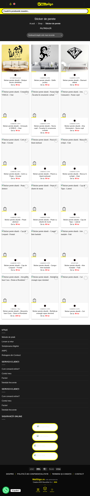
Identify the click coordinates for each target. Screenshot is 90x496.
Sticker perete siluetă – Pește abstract (15, 221)
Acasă (32, 24)
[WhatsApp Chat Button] (5, 490)
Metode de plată (8, 337)
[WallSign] (45, 4)
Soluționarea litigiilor (10, 346)
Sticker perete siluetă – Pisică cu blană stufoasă (45, 175)
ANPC (4, 351)
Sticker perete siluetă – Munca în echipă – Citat (74, 175)
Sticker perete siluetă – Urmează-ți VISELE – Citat (15, 127)
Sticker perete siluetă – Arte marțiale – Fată (74, 266)
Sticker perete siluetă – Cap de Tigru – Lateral (74, 221)
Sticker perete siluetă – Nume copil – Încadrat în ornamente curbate (45, 128)
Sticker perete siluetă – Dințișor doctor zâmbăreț (15, 81)
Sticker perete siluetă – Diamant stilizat (74, 81)
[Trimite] (85, 11)
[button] (3, 4)
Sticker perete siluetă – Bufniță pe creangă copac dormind (44, 312)
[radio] (15, 75)
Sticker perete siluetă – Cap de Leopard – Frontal (15, 266)
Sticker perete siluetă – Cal (75, 311)
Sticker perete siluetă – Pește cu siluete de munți (45, 221)
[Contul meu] (81, 4)
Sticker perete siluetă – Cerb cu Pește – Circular (15, 175)
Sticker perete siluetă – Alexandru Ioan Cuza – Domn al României (15, 312)
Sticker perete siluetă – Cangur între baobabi (45, 266)
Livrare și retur (8, 342)
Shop (40, 24)
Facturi (5, 378)
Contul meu (6, 374)
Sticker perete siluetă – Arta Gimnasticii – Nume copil (74, 127)
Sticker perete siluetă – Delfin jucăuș (45, 81)
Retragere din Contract (11, 355)
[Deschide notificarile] (10, 4)
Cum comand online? (11, 369)
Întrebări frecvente (9, 383)
